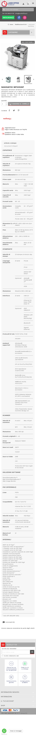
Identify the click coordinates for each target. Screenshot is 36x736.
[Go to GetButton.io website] (4, 734)
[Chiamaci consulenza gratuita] (11, 666)
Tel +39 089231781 (8, 13)
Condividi (9, 110)
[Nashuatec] (7, 118)
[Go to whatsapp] (4, 731)
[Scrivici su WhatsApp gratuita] (24, 666)
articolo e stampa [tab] (10, 143)
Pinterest (18, 110)
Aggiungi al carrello (20, 104)
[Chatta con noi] (8, 17)
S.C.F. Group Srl (22, 713)
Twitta (14, 110)
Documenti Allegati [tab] (10, 146)
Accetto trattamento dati (11, 655)
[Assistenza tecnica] (11, 679)
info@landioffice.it (21, 13)
